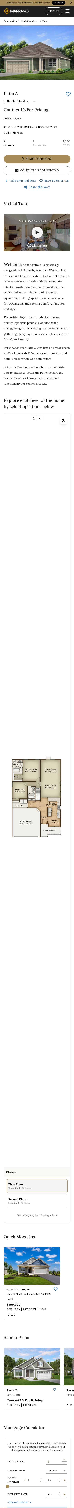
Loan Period (16, 1470)
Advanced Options (17, 1502)
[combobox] (56, 1470)
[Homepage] (16, 11)
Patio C (12, 1390)
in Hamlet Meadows (17, 101)
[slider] (7, 1486)
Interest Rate (17, 1494)
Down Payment (13, 1480)
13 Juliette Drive (18, 1289)
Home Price (15, 1461)
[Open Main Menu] (67, 11)
